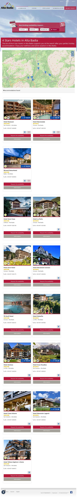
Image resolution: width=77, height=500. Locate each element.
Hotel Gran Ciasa (9, 219)
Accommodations (22, 8)
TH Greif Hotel (8, 316)
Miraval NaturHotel (10, 170)
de (67, 1)
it (61, 1)
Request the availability (17, 135)
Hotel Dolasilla (38, 316)
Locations (34, 8)
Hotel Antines (8, 365)
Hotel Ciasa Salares (10, 413)
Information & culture (58, 8)
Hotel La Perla (38, 219)
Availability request (70, 8)
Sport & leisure (46, 8)
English (18, 491)
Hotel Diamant (9, 122)
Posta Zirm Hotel (9, 267)
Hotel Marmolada (39, 122)
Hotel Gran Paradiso (40, 365)
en (73, 1)
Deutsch (12, 491)
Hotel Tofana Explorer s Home (14, 462)
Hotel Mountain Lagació (41, 413)
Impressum (54, 493)
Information (17, 139)
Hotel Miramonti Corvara (41, 267)
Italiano (6, 491)
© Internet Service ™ (64, 493)
